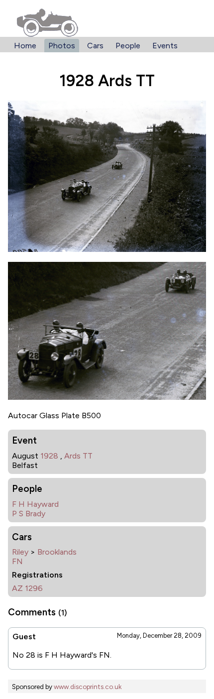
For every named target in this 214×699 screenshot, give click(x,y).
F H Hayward (35, 504)
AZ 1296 (27, 588)
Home (25, 45)
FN (17, 561)
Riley (20, 552)
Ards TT (78, 456)
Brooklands (57, 552)
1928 (49, 456)
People (127, 45)
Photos (61, 45)
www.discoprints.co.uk (87, 687)
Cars (95, 45)
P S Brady (28, 513)
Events (165, 45)
